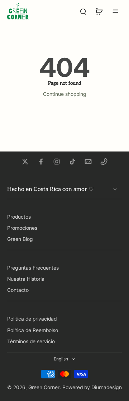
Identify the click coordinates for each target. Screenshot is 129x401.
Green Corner (43, 387)
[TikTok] (72, 161)
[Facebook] (41, 161)
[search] (83, 11)
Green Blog (20, 239)
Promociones (22, 228)
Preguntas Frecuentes (33, 268)
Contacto (18, 290)
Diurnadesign (106, 387)
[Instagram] (56, 161)
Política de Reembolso (32, 330)
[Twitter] (25, 161)
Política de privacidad (32, 319)
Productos (19, 217)
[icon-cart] (99, 11)
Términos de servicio (31, 341)
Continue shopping (64, 94)
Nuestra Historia (25, 279)
